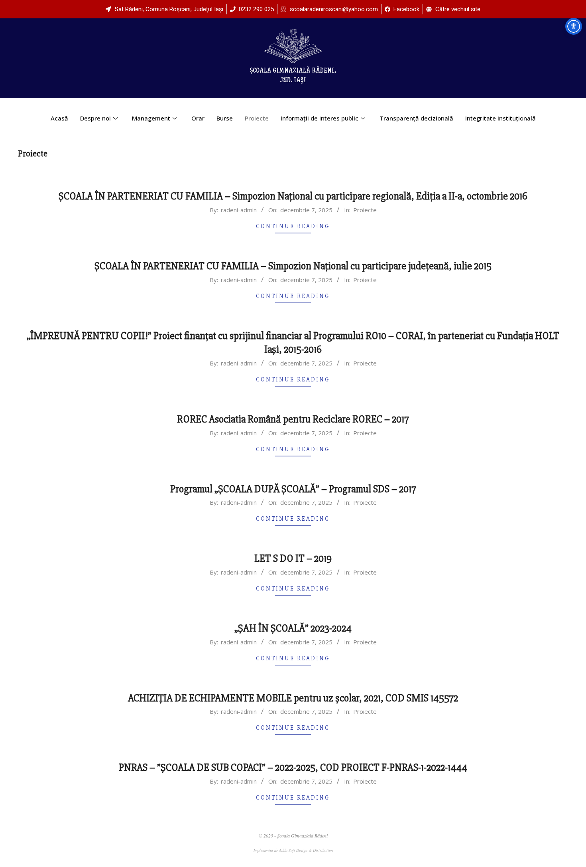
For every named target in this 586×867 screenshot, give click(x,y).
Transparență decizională (416, 118)
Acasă (59, 118)
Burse (224, 118)
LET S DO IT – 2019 (293, 558)
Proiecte (257, 118)
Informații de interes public (319, 118)
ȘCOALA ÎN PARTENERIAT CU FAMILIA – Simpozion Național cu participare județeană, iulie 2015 (293, 266)
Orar (198, 118)
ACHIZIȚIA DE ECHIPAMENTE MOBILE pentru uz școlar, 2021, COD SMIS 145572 (293, 698)
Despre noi (95, 118)
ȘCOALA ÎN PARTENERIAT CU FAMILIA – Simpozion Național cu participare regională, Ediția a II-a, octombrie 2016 (293, 196)
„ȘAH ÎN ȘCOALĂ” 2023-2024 (293, 628)
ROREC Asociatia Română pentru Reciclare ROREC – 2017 (293, 419)
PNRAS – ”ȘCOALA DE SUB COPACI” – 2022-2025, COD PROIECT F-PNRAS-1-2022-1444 (293, 767)
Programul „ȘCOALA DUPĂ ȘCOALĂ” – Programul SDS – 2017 (293, 489)
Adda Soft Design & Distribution (306, 850)
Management (151, 118)
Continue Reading (293, 226)
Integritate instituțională (500, 118)
